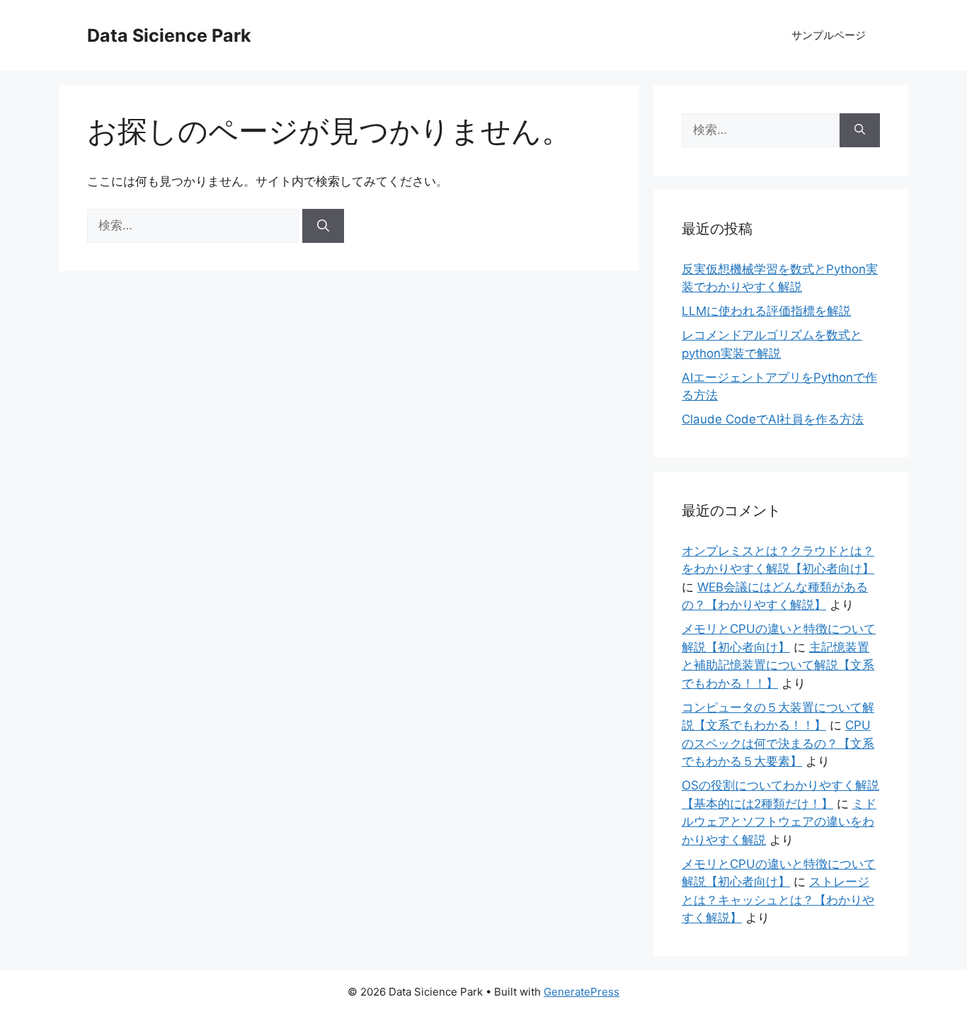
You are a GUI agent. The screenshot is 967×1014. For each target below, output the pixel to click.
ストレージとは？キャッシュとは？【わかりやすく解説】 (778, 900)
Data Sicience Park (169, 35)
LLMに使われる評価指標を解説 (766, 311)
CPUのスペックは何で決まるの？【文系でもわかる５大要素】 (778, 743)
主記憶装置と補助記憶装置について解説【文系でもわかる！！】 (778, 665)
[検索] (323, 226)
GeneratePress (581, 991)
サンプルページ (828, 35)
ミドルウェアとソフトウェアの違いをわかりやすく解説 (779, 822)
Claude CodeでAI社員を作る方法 (773, 419)
